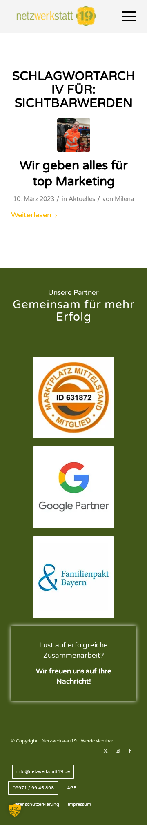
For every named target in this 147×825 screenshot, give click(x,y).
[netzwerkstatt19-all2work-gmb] (73, 135)
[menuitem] (125, 16)
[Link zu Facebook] (130, 751)
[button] (14, 810)
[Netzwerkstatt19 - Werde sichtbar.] (61, 16)
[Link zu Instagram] (117, 751)
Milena (124, 199)
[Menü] (125, 16)
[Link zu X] (105, 751)
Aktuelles (82, 199)
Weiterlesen (31, 214)
